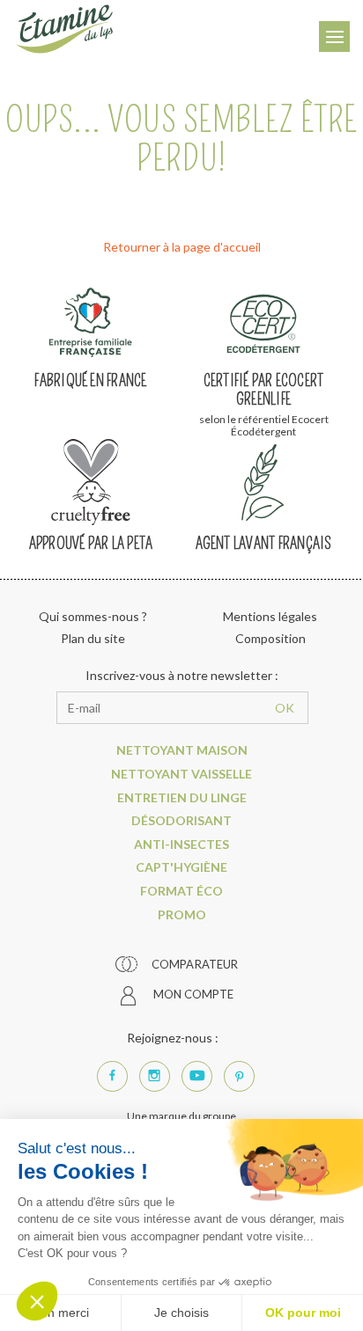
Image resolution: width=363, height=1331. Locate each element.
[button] (37, 1301)
